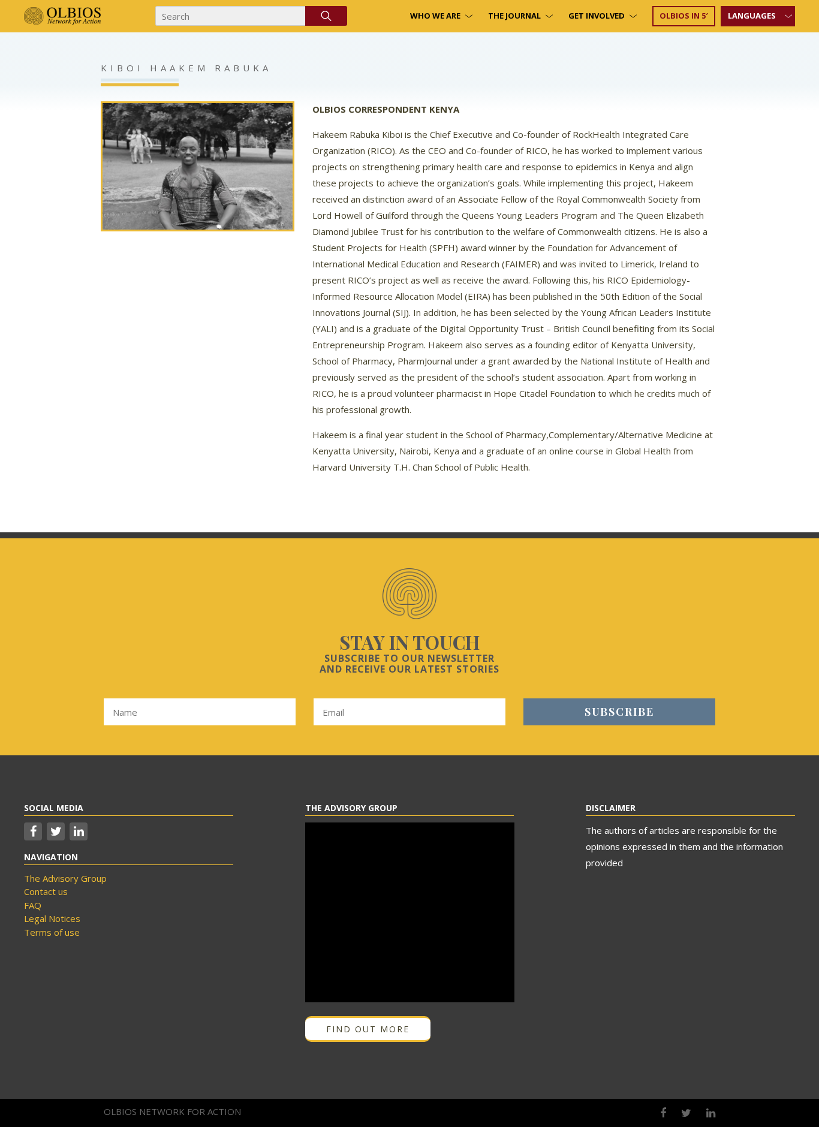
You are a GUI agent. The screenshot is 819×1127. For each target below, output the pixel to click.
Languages (752, 15)
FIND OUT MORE (368, 1029)
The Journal (514, 15)
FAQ (32, 905)
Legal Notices (52, 918)
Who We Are (435, 15)
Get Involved (596, 15)
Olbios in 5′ (684, 15)
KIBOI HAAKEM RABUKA (186, 68)
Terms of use (52, 932)
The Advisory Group (65, 878)
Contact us (46, 891)
